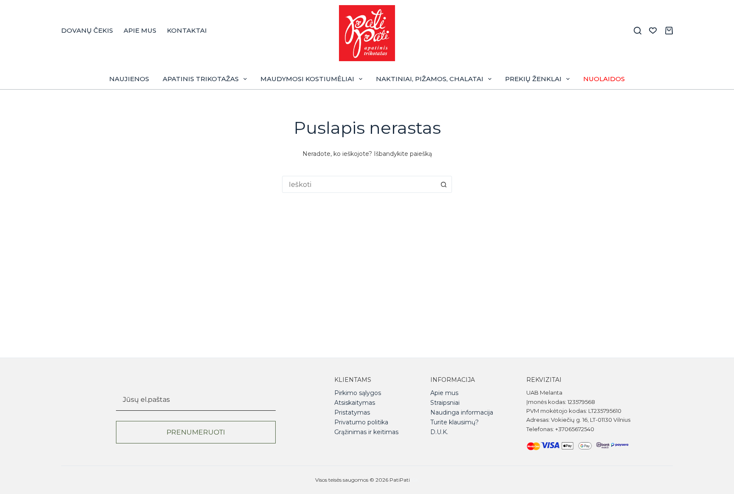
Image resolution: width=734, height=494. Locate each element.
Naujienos (129, 79)
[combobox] (358, 184)
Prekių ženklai (533, 79)
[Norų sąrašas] (653, 30)
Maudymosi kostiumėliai (307, 79)
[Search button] (443, 184)
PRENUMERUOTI (196, 432)
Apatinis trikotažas (201, 79)
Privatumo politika (361, 422)
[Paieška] (637, 30)
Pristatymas (352, 412)
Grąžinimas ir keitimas (366, 432)
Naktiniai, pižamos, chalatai (429, 79)
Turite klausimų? (454, 422)
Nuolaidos (604, 79)
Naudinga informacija (461, 412)
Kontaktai (187, 30)
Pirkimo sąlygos (357, 393)
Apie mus (140, 30)
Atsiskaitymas (354, 402)
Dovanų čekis (87, 30)
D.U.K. (439, 432)
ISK (415, 480)
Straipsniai (445, 402)
